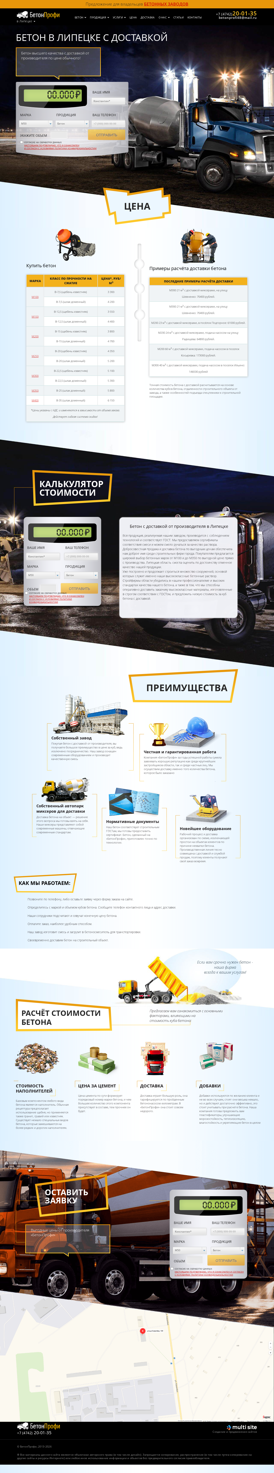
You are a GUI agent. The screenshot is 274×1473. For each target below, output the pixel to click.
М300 (35, 376)
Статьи (178, 17)
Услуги (118, 17)
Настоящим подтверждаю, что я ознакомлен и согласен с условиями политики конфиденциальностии (60, 147)
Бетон (79, 17)
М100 (35, 297)
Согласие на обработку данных (60, 145)
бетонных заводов (166, 4)
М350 (35, 390)
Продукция (98, 17)
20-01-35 (236, 13)
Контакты (195, 17)
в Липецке (24, 21)
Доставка (148, 17)
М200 (35, 336)
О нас (163, 17)
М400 (35, 400)
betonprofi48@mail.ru (238, 17)
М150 (35, 316)
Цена (133, 17)
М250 (35, 356)
